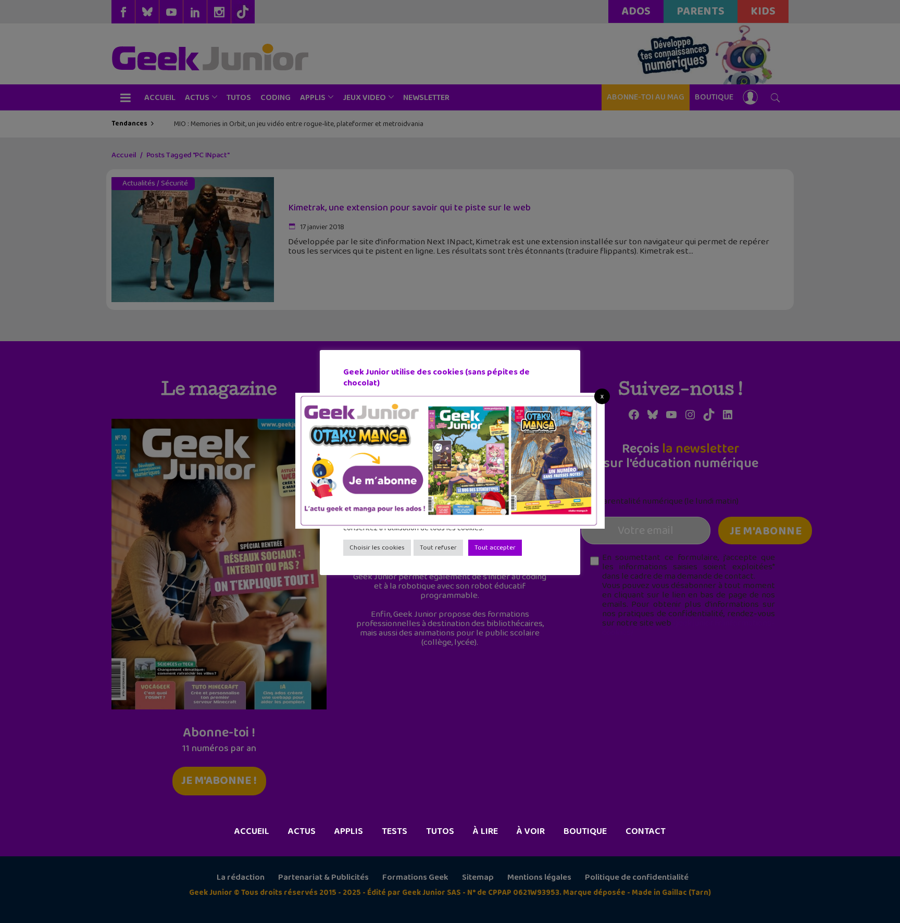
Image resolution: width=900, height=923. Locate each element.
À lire (485, 831)
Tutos (440, 831)
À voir (531, 831)
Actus (302, 831)
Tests (394, 831)
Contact (646, 831)
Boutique (585, 831)
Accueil (251, 831)
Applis (348, 831)
